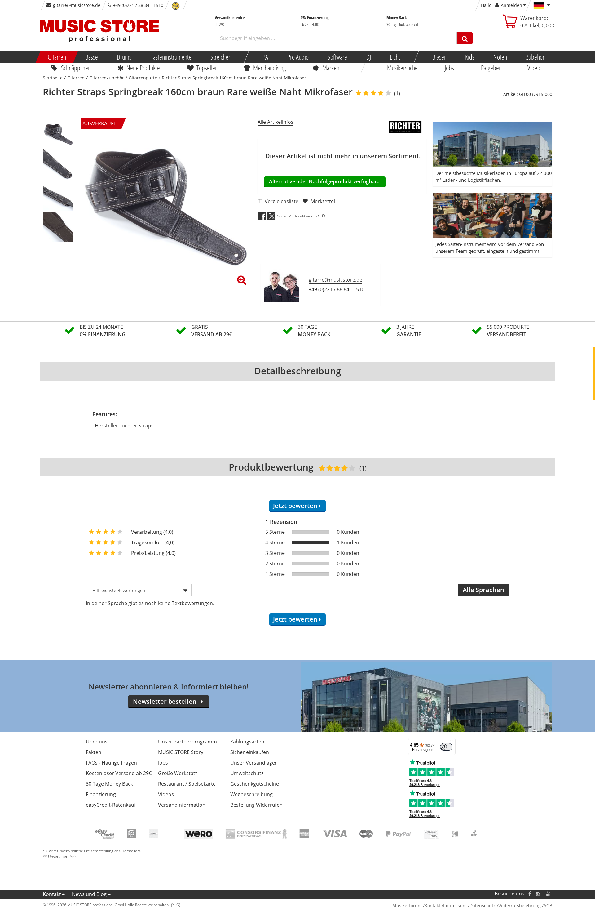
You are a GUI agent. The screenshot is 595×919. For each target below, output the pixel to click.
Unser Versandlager (253, 762)
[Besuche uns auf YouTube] (548, 893)
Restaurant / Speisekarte (187, 783)
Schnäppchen (76, 67)
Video (534, 67)
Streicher (220, 56)
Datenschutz (482, 905)
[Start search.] (465, 38)
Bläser (439, 56)
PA (265, 56)
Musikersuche (402, 67)
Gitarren (57, 56)
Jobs (449, 67)
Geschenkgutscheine (254, 783)
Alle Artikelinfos (275, 121)
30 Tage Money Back (109, 783)
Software (337, 56)
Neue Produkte (143, 67)
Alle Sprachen (483, 590)
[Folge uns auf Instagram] (538, 893)
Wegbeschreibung (251, 794)
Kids (469, 56)
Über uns (97, 741)
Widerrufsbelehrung (519, 905)
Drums (124, 56)
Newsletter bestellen (164, 701)
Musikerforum (407, 905)
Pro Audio (297, 56)
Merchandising (269, 67)
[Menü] (452, 741)
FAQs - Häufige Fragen (111, 762)
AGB (548, 905)
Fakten (93, 752)
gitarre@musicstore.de (76, 5)
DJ (368, 56)
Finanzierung (101, 794)
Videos (166, 794)
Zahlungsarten (247, 741)
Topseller (206, 67)
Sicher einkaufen (249, 752)
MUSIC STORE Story (180, 752)
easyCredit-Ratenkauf (111, 804)
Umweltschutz (246, 773)
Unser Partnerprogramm (187, 741)
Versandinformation (181, 804)
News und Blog (89, 894)
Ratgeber (491, 67)
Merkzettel (323, 201)
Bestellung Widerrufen (256, 804)
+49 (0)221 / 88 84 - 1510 (336, 289)
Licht (395, 56)
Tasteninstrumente (170, 56)
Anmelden (511, 5)
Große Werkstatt (177, 773)
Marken (330, 67)
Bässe (91, 56)
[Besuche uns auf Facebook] (529, 893)
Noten (500, 56)
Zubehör (535, 56)
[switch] (446, 747)
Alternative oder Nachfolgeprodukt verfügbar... (325, 181)
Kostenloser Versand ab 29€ (119, 773)
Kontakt (52, 894)
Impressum (455, 905)
